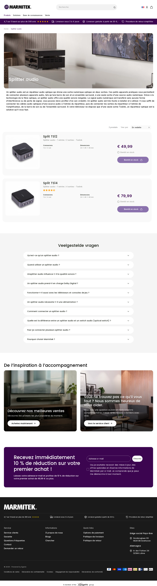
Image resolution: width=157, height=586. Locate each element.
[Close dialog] (123, 264)
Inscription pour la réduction (102, 314)
